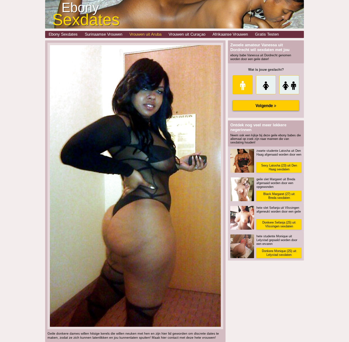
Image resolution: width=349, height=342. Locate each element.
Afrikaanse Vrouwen (230, 34)
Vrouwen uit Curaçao (187, 34)
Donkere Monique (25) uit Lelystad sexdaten (279, 252)
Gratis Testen (267, 34)
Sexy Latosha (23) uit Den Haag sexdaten (279, 167)
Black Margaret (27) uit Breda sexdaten (279, 196)
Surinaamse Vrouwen (103, 34)
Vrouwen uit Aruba (145, 34)
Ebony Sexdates (63, 34)
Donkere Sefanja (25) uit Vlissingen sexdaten (279, 224)
